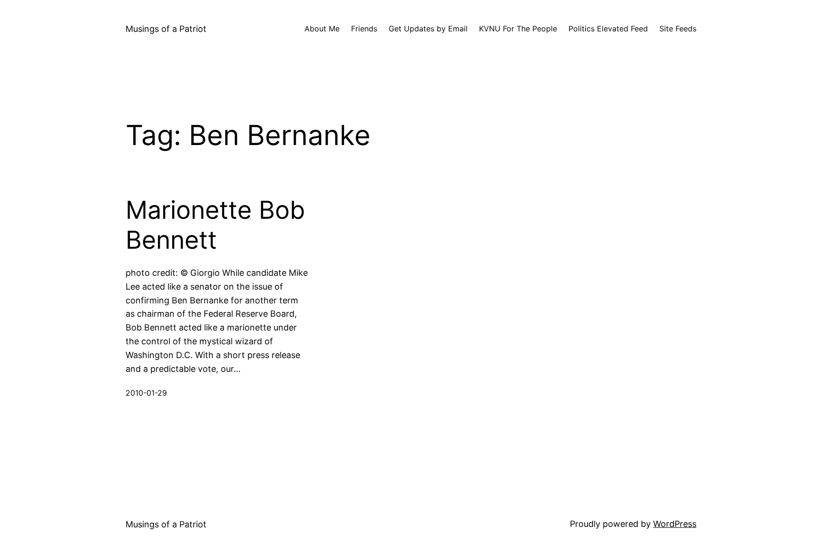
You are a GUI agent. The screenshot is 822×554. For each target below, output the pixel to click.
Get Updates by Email (428, 28)
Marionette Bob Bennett (215, 224)
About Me (322, 28)
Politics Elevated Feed (608, 28)
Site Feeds (677, 28)
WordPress (674, 524)
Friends (364, 28)
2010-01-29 (146, 393)
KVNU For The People (518, 28)
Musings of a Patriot (166, 29)
